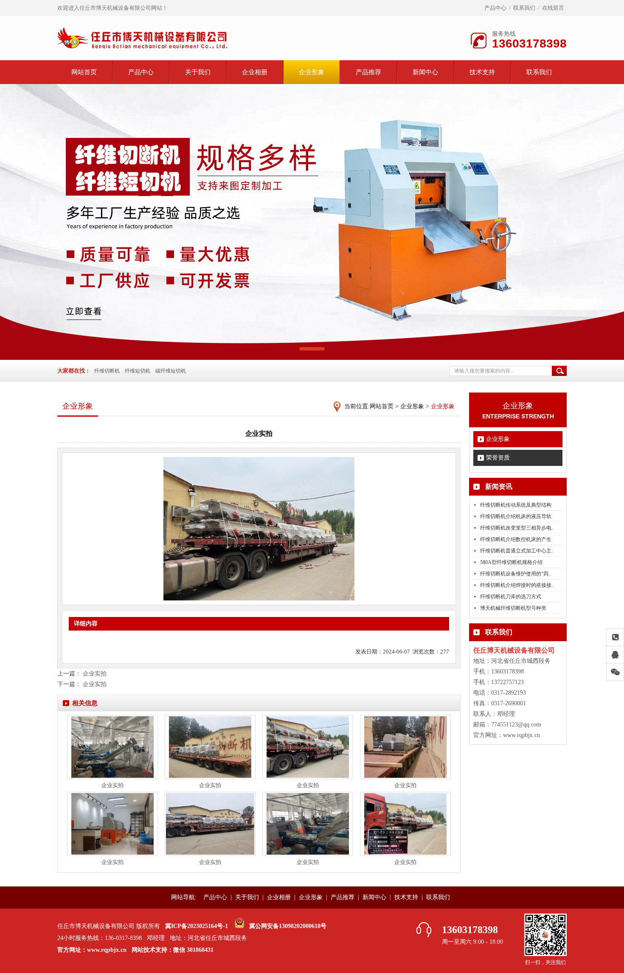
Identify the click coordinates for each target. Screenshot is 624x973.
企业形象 (311, 72)
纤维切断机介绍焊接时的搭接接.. (517, 585)
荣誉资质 (498, 457)
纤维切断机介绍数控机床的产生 (515, 539)
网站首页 (84, 72)
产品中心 (495, 8)
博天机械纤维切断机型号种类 (513, 608)
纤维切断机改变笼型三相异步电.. (517, 528)
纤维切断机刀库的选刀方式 (510, 597)
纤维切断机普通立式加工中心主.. (517, 551)
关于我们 (198, 72)
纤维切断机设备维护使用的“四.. (515, 574)
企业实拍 (95, 673)
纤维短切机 (137, 371)
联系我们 (524, 8)
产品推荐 (368, 72)
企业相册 (254, 72)
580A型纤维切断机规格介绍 (511, 562)
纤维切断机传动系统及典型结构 (515, 505)
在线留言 (553, 8)
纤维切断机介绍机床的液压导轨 (515, 516)
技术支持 (482, 72)
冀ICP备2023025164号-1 (196, 926)
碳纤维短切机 (170, 371)
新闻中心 (425, 72)
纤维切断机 (107, 371)
